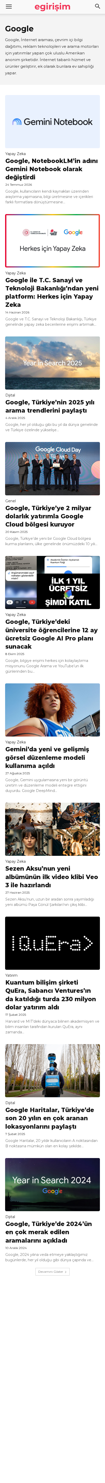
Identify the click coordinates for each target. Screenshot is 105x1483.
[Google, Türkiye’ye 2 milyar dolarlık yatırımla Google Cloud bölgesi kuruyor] (52, 468)
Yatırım (11, 975)
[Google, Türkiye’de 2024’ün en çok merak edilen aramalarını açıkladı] (52, 1184)
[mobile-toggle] (9, 7)
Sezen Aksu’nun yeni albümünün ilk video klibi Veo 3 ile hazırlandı (51, 877)
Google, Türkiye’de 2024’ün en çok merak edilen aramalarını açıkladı (48, 1232)
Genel (10, 501)
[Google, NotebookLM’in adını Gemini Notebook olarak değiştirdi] (52, 121)
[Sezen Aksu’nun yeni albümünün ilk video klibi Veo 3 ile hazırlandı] (52, 829)
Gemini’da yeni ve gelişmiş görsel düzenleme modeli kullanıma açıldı (47, 757)
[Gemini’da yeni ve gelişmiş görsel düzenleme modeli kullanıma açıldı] (52, 710)
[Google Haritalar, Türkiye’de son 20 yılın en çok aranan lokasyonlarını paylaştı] (52, 1070)
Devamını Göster (50, 1272)
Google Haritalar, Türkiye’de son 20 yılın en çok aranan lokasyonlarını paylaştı (49, 1118)
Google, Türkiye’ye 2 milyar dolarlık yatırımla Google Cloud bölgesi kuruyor (48, 516)
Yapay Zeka (15, 154)
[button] (98, 7)
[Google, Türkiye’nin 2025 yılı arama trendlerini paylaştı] (52, 363)
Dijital (10, 395)
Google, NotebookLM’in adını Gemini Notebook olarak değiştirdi (51, 169)
